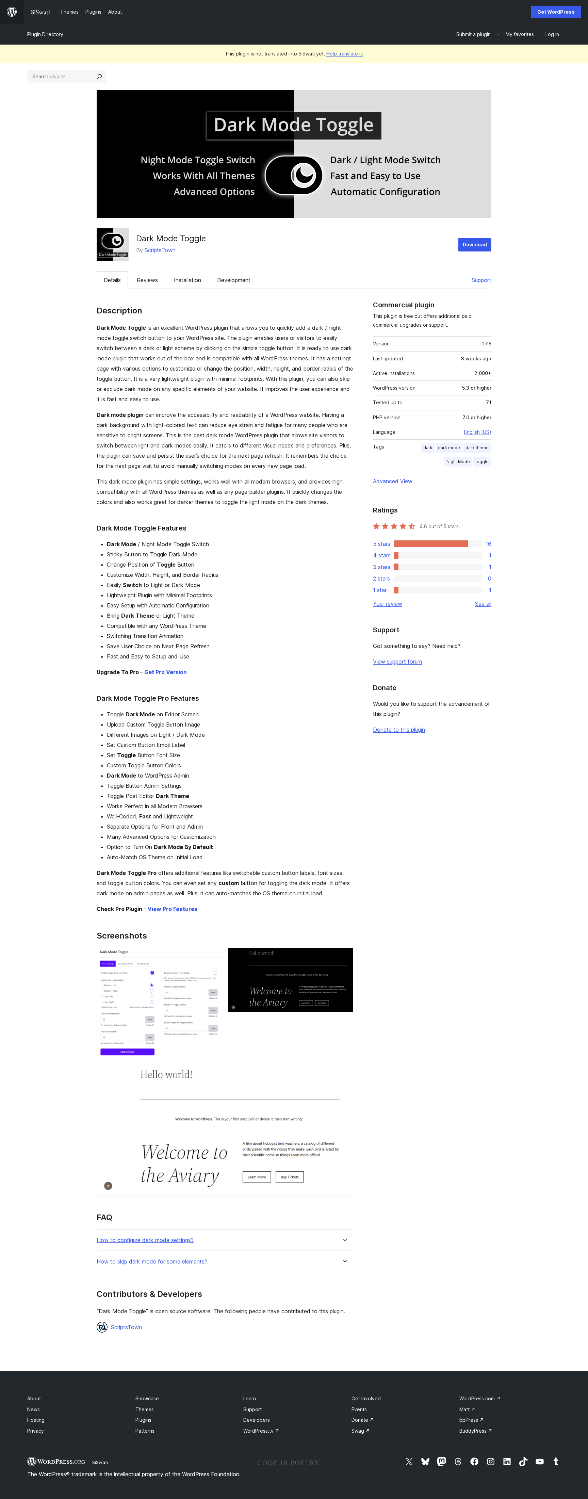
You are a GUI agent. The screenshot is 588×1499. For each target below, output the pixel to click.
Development (233, 280)
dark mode (449, 447)
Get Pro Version (165, 672)
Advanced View (392, 481)
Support (481, 280)
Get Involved (366, 1398)
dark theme (477, 447)
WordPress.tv (261, 1431)
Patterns (144, 1431)
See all (483, 603)
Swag (361, 1431)
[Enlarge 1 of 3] (213, 957)
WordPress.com (480, 1398)
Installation (187, 280)
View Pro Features (172, 909)
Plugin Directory (45, 34)
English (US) (477, 432)
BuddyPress (475, 1431)
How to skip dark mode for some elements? (152, 1261)
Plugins (143, 1420)
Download (475, 244)
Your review (387, 603)
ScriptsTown (160, 250)
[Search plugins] (99, 76)
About (34, 1398)
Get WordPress (556, 12)
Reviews (147, 280)
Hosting (36, 1420)
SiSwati (100, 1462)
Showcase (147, 1398)
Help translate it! (344, 53)
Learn (249, 1398)
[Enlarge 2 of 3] (344, 957)
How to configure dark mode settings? (145, 1240)
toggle (482, 461)
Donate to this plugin (399, 729)
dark (427, 447)
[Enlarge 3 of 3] (344, 1073)
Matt (467, 1409)
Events (359, 1409)
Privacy (35, 1431)
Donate (363, 1420)
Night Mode (458, 461)
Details (112, 280)
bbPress (471, 1420)
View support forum (397, 661)
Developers (256, 1420)
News (33, 1409)
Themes (144, 1409)
